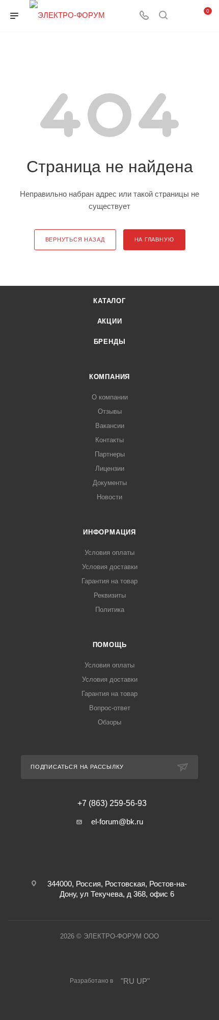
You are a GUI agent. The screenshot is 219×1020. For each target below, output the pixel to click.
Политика (109, 609)
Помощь (110, 645)
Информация (109, 532)
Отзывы (110, 411)
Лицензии (109, 468)
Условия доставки (110, 567)
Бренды (110, 341)
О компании (110, 397)
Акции (109, 321)
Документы (110, 483)
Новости (109, 497)
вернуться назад (75, 239)
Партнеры (110, 454)
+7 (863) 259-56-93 (112, 803)
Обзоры (109, 722)
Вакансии (109, 426)
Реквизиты (110, 595)
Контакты (109, 440)
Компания (109, 377)
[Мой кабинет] (182, 16)
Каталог (109, 301)
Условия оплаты (109, 552)
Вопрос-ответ (109, 708)
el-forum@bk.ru (117, 821)
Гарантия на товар (109, 581)
